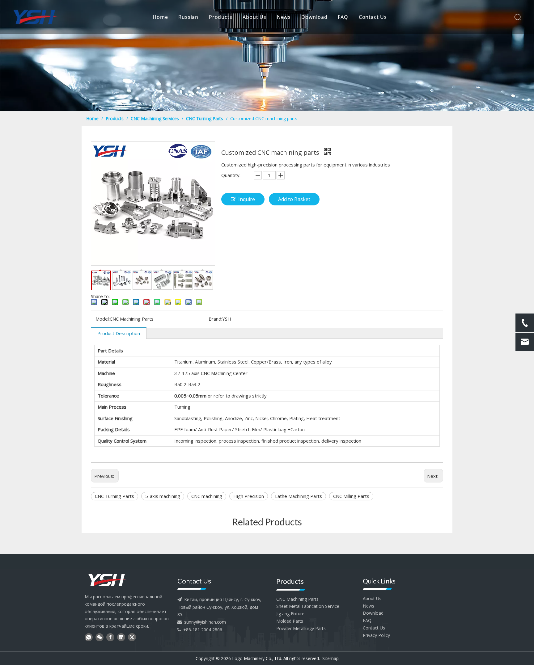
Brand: (215, 319)
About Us (254, 17)
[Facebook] (110, 637)
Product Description (118, 333)
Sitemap (330, 658)
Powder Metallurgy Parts (301, 628)
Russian (188, 17)
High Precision (248, 496)
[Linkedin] (121, 637)
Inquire (246, 199)
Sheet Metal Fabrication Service (307, 606)
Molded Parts (289, 621)
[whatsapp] (89, 637)
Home (160, 17)
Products (220, 17)
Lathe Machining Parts (298, 496)
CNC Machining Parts (297, 599)
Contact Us (373, 17)
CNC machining (206, 496)
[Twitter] (132, 637)
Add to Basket (294, 199)
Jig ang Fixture (290, 614)
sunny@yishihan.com (205, 622)
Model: (102, 319)
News (284, 17)
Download (314, 17)
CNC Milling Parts (351, 496)
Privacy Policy (376, 635)
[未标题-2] (107, 579)
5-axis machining (162, 496)
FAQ (343, 17)
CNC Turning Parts (114, 496)
